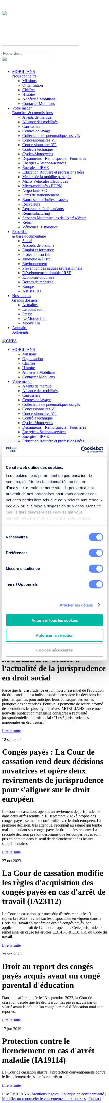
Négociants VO (34, 190)
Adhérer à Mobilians (38, 99)
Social (27, 241)
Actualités (30, 305)
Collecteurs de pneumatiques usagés (51, 135)
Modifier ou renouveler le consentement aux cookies (44, 1098)
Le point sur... (33, 309)
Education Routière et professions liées (53, 172)
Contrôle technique (37, 149)
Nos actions (25, 297)
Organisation (32, 85)
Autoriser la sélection (55, 635)
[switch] (96, 553)
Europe (28, 286)
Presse (27, 314)
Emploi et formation (38, 250)
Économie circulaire (38, 277)
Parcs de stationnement (40, 195)
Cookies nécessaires (54, 650)
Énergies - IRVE (35, 167)
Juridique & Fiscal (36, 259)
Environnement (34, 263)
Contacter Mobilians (38, 103)
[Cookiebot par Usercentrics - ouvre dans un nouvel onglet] (81, 449)
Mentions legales (45, 1094)
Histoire (28, 94)
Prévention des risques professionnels (52, 268)
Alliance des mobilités (40, 122)
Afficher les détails (76, 605)
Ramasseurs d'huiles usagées (45, 199)
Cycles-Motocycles (37, 154)
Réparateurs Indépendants (43, 209)
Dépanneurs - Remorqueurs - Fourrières (54, 158)
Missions (29, 81)
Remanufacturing (36, 213)
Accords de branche (38, 245)
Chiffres (28, 90)
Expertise (29, 233)
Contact (94, 1098)
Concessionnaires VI (39, 140)
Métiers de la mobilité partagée (46, 177)
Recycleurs (31, 204)
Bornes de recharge (37, 282)
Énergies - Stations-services (44, 163)
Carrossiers (31, 126)
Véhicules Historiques (40, 227)
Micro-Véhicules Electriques (45, 181)
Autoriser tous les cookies (54, 620)
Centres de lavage (36, 131)
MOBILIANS (24, 73)
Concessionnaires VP (39, 145)
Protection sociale (36, 254)
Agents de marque (36, 117)
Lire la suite (11, 731)
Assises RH (31, 291)
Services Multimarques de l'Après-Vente (54, 218)
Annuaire (20, 329)
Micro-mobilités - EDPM (42, 186)
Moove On (31, 323)
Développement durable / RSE (46, 273)
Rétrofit (28, 222)
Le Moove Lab (34, 318)
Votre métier (32, 110)
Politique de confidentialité (83, 1094)
